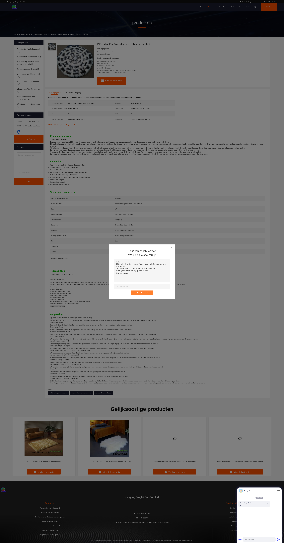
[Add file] (240, 539)
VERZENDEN (142, 293)
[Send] (278, 539)
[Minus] (278, 490)
